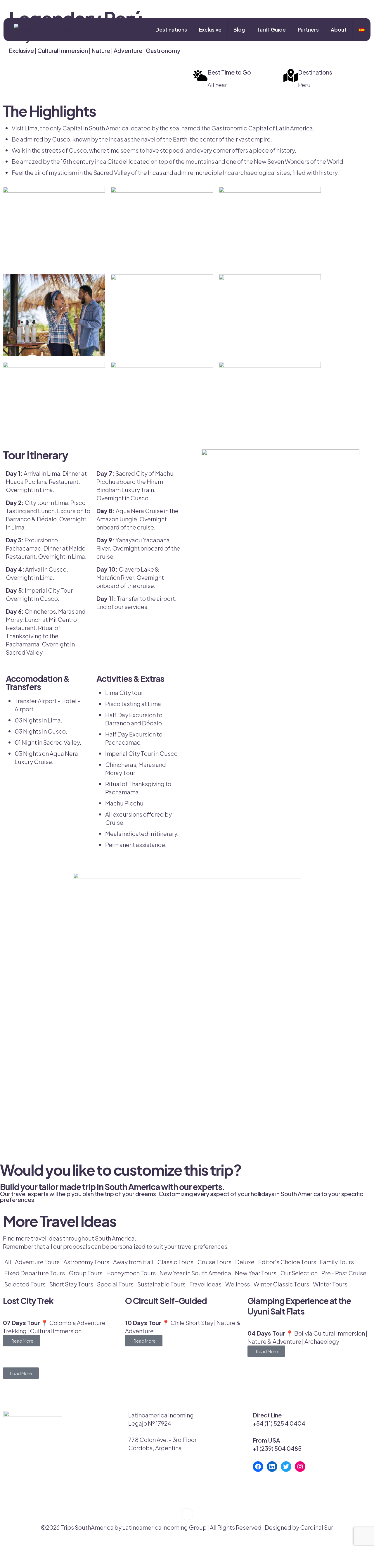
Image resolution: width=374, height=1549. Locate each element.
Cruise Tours (214, 1261)
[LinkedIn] (272, 1466)
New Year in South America (195, 1273)
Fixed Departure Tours (34, 1273)
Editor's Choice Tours (287, 1261)
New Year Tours (255, 1273)
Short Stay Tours (71, 1284)
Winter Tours (330, 1284)
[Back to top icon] (187, 1514)
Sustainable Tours (161, 1284)
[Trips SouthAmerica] (52, 29)
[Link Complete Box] (64, 1327)
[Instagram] (300, 1466)
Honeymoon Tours (131, 1273)
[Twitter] (286, 1466)
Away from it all (133, 1261)
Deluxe (244, 1261)
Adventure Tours (37, 1261)
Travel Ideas (205, 1284)
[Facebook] (258, 1466)
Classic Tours (175, 1261)
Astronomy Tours (86, 1261)
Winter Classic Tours (281, 1284)
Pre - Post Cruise (343, 1273)
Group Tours (86, 1273)
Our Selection (299, 1273)
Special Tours (115, 1284)
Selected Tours (25, 1284)
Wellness (237, 1284)
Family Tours (337, 1261)
